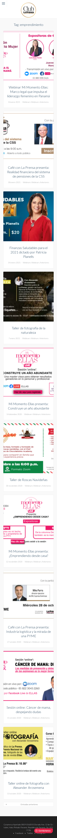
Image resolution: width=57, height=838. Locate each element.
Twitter (30, 833)
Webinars (26, 102)
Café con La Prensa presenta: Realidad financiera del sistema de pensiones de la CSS (28, 171)
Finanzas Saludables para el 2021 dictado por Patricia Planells (28, 252)
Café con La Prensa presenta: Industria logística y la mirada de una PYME (28, 631)
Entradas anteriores (29, 804)
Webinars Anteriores (40, 102)
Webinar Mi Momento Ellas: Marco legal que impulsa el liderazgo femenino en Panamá (28, 91)
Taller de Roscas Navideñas (28, 480)
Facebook (19, 833)
